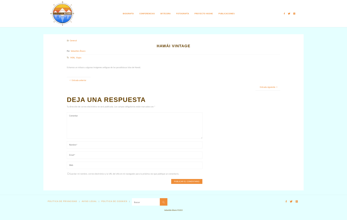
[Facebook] (284, 13)
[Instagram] (294, 13)
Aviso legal (89, 201)
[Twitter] (289, 13)
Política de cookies (114, 201)
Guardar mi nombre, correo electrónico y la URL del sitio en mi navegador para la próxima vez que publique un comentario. (124, 174)
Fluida (286, 214)
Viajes (78, 58)
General (73, 41)
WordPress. (295, 214)
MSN (72, 58)
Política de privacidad (62, 201)
